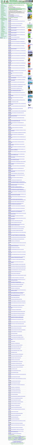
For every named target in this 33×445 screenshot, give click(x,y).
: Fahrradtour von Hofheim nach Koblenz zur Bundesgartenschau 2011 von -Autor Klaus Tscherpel (16, 187)
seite (3, 29)
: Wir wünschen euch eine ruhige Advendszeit (15, 23)
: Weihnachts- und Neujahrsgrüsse (14, 343)
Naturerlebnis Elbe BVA (30, 57)
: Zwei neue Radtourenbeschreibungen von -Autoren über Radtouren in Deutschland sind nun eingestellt (16, 257)
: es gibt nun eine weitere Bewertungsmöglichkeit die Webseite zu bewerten (16, 184)
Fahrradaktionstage (3, 13)
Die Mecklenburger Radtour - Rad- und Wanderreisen (29, 13)
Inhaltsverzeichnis (21, 442)
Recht (22, 3)
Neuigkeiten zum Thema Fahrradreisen (4, 20)
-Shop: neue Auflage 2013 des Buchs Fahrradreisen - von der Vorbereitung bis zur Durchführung (16, 149)
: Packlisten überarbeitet (12, 333)
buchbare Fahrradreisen (22, 436)
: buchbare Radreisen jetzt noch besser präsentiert (16, 228)
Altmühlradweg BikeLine (29, 98)
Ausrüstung (19, 3)
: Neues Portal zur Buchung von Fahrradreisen (15, 427)
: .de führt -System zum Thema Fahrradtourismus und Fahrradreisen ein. (15, 431)
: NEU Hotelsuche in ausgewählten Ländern (15, 88)
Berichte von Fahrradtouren (2, 7)
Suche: (2, 37)
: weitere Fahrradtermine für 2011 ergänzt (14, 222)
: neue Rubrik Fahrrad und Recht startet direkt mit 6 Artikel (17, 237)
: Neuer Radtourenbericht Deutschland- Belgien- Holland (16, 311)
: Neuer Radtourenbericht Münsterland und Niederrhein (16, 313)
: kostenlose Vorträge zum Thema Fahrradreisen (15, 401)
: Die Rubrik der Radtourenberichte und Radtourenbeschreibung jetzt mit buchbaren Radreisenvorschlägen (16, 282)
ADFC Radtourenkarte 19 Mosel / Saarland (30, 51)
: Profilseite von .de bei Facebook (15, 220)
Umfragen (2, 16)
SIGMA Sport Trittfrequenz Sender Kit (30, 108)
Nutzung (2, 25)
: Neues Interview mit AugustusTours (14, 273)
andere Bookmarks (19, 441)
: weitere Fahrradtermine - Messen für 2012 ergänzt (16, 173)
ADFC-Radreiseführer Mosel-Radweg (30, 32)
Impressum (17, 442)
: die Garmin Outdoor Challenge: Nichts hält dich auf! (16, 201)
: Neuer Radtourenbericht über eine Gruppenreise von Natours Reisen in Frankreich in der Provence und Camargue (16, 292)
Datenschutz (15, 441)
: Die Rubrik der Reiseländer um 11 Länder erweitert (16, 277)
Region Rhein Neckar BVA (29, 90)
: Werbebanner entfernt (12, 352)
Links (2, 21)
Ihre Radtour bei (3, 31)
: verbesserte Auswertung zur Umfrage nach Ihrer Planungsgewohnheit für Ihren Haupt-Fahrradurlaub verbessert (15, 317)
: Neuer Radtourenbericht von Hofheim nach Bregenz (16, 305)
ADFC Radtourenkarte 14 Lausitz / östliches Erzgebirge (30, 69)
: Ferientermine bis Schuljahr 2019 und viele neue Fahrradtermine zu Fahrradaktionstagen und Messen (15, 90)
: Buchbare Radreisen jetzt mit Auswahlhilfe (15, 286)
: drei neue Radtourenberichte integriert (14, 370)
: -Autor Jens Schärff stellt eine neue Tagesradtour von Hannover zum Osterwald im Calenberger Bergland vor (17, 189)
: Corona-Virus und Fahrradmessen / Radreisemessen (16, 41)
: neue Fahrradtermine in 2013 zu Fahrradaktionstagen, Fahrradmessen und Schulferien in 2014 (16, 154)
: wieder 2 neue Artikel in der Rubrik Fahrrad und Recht (16, 226)
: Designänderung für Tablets (13, 101)
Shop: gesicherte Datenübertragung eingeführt (15, 413)
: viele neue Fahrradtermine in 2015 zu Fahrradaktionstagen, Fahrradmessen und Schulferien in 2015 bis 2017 (17, 120)
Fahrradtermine (3, 12)
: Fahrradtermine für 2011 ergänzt (13, 247)
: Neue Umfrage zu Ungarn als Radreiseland (15, 335)
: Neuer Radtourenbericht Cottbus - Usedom (15, 350)
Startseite (2, 3)
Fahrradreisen (6, 3)
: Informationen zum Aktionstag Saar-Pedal (15, 363)
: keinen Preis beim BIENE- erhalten (15, 407)
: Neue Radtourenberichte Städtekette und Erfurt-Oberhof (16, 396)
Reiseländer (27, 3)
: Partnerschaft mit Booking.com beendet (14, 25)
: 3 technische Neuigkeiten (13, 394)
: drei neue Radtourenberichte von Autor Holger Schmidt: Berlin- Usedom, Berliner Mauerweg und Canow (16, 295)
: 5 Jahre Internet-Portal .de (14, 433)
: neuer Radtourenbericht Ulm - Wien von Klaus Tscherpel (16, 269)
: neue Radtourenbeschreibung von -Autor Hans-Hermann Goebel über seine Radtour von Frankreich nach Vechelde (17, 182)
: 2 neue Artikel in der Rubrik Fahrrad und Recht (15, 230)
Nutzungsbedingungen (13, 442)
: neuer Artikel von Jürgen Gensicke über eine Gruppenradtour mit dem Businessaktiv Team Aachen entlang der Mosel (17, 199)
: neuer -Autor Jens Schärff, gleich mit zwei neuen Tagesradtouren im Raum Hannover (16, 245)
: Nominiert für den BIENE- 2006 (14, 415)
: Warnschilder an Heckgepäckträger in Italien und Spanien (17, 161)
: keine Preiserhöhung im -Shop (14, 403)
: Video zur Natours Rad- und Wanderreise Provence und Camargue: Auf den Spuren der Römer (16, 279)
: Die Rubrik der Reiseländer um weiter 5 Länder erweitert (16, 264)
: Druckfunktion (11, 341)
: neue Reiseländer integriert (13, 372)
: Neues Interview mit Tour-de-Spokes (14, 348)
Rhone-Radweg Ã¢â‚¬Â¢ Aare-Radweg (30, 102)
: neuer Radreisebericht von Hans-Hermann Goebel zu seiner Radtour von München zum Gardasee (16, 159)
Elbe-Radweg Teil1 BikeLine (30, 85)
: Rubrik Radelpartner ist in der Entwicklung (15, 331)
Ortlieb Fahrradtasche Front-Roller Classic (30, 44)
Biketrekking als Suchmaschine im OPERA (3, 27)
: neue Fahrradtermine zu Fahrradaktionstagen (15, 86)
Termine (31, 3)
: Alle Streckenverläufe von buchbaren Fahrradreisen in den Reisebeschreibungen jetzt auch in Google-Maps (17, 194)
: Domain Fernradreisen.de (13, 19)
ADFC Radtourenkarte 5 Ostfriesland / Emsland (30, 76)
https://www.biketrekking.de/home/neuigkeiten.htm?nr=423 (15, 16)
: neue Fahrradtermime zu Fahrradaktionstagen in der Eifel (16, 84)
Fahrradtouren (11, 3)
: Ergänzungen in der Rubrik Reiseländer (14, 309)
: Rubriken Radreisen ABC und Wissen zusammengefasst (16, 329)
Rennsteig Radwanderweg (30, 94)
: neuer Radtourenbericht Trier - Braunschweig (15, 361)
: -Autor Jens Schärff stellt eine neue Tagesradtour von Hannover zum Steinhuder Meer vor (15, 203)
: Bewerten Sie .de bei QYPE (14, 271)
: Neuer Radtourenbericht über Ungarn (14, 392)
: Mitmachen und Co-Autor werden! (14, 359)
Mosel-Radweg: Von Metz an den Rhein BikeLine (30, 81)
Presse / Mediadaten (3, 15)
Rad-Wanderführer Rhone (30, 38)
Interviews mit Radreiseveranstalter (3, 14)
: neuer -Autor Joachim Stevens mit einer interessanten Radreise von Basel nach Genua (16, 224)
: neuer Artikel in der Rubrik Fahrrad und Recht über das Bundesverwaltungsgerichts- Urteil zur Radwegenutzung (16, 211)
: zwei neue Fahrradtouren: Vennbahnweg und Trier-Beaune (17, 132)
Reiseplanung (15, 3)
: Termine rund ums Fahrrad (13, 411)
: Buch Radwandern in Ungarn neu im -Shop (16, 429)
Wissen (24, 3)
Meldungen (10, 434)
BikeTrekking (12, 4)
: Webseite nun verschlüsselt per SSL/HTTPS (15, 75)
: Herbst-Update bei (13, 297)
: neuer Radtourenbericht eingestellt (14, 376)
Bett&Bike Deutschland (29, 62)
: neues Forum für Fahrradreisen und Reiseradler (15, 284)
